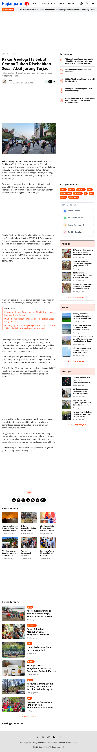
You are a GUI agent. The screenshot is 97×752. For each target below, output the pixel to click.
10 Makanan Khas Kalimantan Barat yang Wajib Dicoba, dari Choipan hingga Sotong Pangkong (82, 275)
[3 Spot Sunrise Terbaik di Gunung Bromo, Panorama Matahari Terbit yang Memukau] (66, 329)
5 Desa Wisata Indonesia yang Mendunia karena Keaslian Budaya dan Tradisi (83, 339)
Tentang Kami (25, 742)
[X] (23, 500)
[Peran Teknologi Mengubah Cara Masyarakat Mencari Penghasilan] (13, 631)
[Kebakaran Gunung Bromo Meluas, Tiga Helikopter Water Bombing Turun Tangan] (10, 517)
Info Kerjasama (65, 742)
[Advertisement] (48, 32)
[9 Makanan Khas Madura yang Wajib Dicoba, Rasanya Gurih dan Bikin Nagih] (66, 253)
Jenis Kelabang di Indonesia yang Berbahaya (78, 70)
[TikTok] (48, 737)
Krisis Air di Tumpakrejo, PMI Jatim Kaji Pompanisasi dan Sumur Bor (40, 705)
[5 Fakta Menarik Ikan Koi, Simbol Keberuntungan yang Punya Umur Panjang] (66, 381)
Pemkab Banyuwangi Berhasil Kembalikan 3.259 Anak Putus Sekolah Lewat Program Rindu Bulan (28, 553)
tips (29, 643)
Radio (75, 742)
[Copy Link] (14, 500)
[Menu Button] (92, 3)
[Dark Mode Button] (81, 3)
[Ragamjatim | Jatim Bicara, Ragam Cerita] (15, 3)
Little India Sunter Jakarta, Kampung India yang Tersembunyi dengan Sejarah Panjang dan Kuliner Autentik (83, 263)
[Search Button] (87, 3)
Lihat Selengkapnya (27, 716)
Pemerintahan (48, 3)
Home (35, 3)
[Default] (50, 81)
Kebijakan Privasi (39, 742)
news (29, 492)
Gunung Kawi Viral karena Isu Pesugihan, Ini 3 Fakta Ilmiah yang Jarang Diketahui (82, 316)
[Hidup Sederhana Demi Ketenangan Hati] (13, 650)
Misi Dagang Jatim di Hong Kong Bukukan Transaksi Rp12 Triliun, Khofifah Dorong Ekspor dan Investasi (47, 528)
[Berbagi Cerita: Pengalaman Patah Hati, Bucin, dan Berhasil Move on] (13, 668)
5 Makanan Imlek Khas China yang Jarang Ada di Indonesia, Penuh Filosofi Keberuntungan (82, 286)
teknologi (31, 625)
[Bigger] (54, 81)
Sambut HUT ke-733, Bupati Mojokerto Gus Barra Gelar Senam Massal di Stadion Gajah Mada (82, 403)
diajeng (30, 662)
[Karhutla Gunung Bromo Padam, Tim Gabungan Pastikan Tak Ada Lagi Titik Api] (13, 686)
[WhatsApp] (37, 500)
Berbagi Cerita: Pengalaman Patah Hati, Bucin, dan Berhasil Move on (40, 668)
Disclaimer (52, 742)
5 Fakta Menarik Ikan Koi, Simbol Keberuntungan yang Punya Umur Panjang (81, 380)
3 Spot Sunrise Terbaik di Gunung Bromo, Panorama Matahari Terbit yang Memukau (82, 327)
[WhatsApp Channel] (59, 737)
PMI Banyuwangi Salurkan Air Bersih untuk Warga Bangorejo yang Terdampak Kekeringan (10, 553)
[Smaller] (46, 81)
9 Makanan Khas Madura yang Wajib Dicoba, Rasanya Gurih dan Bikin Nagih (83, 252)
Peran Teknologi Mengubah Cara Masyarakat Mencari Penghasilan (38, 632)
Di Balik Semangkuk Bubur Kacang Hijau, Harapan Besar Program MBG (28, 528)
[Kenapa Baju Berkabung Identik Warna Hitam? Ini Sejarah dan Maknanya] (66, 415)
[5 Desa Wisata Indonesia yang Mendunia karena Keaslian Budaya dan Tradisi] (66, 340)
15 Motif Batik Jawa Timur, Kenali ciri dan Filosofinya (80, 80)
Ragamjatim (43, 747)
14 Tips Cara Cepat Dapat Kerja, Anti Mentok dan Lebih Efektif (80, 391)
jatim (30, 607)
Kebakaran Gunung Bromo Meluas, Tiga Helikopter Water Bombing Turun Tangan (10, 528)
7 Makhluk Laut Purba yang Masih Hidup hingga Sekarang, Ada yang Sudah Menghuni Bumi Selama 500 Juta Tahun (79, 61)
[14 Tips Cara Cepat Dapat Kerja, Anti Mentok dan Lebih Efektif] (66, 393)
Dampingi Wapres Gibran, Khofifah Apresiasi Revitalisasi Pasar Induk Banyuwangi (47, 553)
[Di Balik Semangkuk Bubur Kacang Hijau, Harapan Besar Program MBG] (29, 517)
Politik (61, 3)
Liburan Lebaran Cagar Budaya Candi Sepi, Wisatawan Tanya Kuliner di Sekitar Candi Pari (82, 350)
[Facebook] (18, 500)
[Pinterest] (33, 500)
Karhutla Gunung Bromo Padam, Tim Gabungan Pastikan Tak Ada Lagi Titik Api (41, 686)
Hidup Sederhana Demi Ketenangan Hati (39, 648)
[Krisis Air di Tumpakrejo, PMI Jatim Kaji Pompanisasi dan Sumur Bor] (13, 704)
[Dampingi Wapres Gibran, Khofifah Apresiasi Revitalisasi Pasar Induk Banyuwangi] (48, 542)
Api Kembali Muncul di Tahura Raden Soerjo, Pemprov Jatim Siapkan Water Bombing (40, 9)
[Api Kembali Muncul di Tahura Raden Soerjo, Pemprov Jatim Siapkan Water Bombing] (13, 613)
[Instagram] (37, 737)
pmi (29, 698)
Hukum (71, 3)
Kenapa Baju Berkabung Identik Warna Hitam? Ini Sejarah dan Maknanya (82, 414)
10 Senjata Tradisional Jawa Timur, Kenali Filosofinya (79, 90)
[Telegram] (28, 500)
